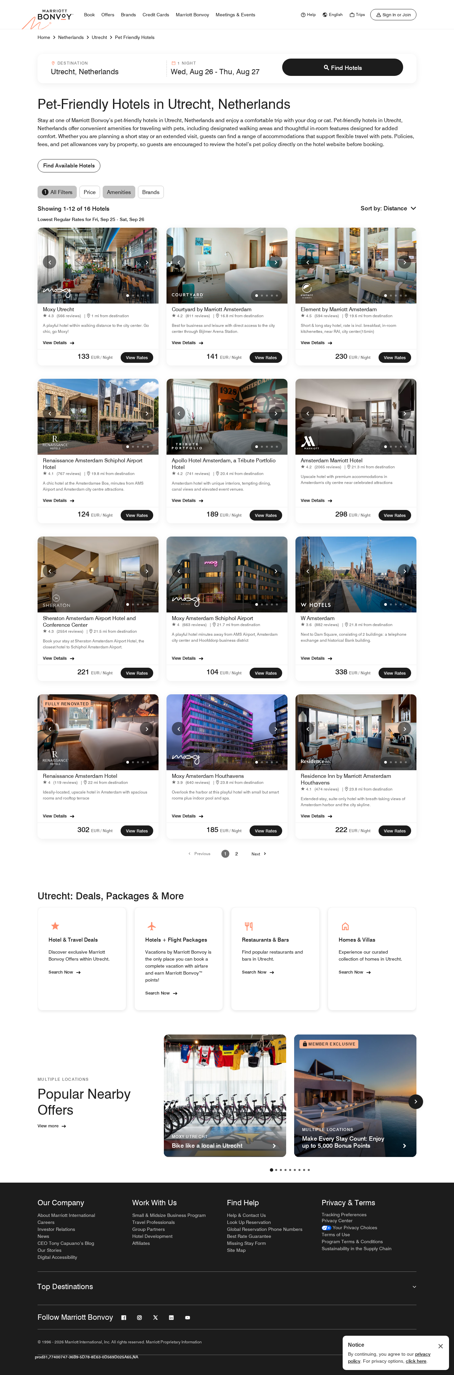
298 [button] (341, 514)
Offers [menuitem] (107, 14)
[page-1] (272, 1170)
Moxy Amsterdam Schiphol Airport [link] (212, 618)
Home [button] (44, 37)
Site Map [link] (236, 1250)
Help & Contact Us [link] (246, 1215)
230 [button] (341, 356)
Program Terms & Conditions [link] (352, 1241)
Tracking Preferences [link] (344, 1214)
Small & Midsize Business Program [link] (169, 1215)
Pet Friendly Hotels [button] (135, 37)
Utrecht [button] (99, 37)
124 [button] (83, 514)
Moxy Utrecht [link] (58, 309)
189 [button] (212, 514)
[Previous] (49, 262)
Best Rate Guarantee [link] (249, 1236)
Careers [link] (46, 1222)
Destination (72, 63)
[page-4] (285, 1170)
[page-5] (290, 1170)
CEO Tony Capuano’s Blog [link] (66, 1243)
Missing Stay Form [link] (246, 1243)
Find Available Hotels (69, 165)
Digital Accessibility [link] (57, 1257)
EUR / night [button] (102, 357)
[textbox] (107, 71)
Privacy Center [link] (337, 1220)
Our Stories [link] (49, 1250)
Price (90, 192)
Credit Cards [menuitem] (156, 14)
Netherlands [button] (71, 37)
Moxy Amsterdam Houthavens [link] (208, 776)
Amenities (119, 192)
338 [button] (341, 671)
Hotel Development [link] (152, 1236)
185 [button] (212, 829)
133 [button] (83, 356)
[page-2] (276, 1170)
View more (48, 1125)
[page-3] (281, 1170)
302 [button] (83, 829)
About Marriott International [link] (66, 1215)
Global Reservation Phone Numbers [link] (264, 1229)
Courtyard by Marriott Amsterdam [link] (212, 309)
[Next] (146, 262)
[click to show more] (415, 1101)
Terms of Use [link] (336, 1234)
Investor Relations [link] (56, 1229)
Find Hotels (346, 67)
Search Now (61, 972)
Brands (151, 192)
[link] (307, 15)
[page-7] (299, 1170)
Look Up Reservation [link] (249, 1222)
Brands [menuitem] (128, 14)
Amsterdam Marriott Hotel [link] (332, 460)
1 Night (186, 63)
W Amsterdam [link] (318, 618)
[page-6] (295, 1170)
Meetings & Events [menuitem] (235, 14)
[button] (400, 208)
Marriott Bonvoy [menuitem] (192, 14)
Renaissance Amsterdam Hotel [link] (80, 776)
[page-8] (304, 1170)
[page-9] (309, 1170)
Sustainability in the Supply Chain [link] (357, 1248)
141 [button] (212, 356)
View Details (55, 342)
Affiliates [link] (141, 1243)
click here (416, 1361)
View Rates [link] (137, 357)
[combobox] (107, 69)
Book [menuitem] (89, 14)
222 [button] (341, 829)
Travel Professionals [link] (153, 1222)
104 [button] (212, 671)
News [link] (43, 1236)
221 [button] (83, 671)
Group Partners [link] (148, 1229)
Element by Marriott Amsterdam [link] (339, 309)
